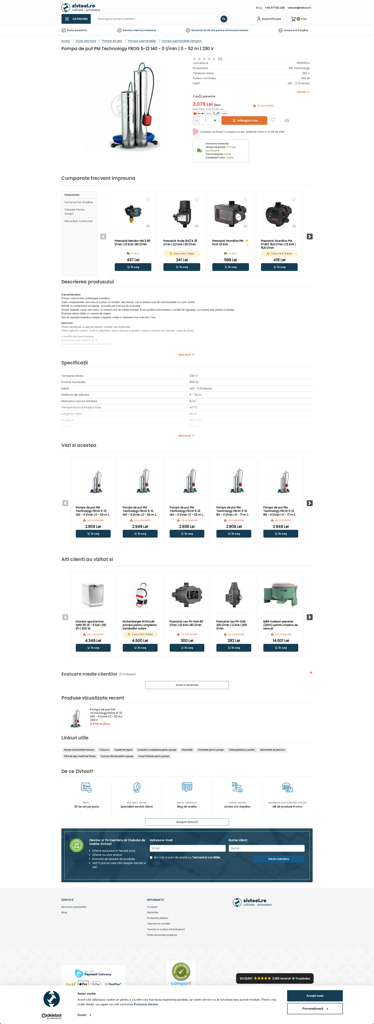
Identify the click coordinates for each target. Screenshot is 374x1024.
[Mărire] (214, 120)
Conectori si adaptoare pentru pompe (157, 749)
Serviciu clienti (132, 30)
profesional (148, 30)
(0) (220, 59)
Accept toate (315, 995)
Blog (259, 8)
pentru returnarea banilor (232, 30)
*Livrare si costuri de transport (166, 929)
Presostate (72, 195)
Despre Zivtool (187, 822)
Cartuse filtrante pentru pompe (117, 756)
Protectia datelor (157, 918)
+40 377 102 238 (275, 8)
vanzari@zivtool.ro (299, 8)
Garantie (152, 912)
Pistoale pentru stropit (75, 212)
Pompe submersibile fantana (79, 749)
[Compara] (286, 120)
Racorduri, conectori (79, 221)
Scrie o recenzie (187, 685)
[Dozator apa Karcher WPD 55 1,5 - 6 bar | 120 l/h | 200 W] (93, 595)
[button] (310, 236)
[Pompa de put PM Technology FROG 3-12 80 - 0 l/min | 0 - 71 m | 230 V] (233, 481)
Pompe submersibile (72, 298)
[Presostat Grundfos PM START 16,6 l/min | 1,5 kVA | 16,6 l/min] (279, 214)
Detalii (82, 1015)
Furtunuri (104, 749)
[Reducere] (196, 120)
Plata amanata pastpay (162, 935)
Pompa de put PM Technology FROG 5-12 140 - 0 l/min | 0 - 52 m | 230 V (106, 715)
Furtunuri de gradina (79, 202)
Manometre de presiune (272, 749)
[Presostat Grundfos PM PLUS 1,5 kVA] (230, 214)
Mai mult (185, 355)
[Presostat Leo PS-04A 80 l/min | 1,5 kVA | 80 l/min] (187, 595)
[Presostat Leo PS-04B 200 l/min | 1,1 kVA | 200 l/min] (233, 595)
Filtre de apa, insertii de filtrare (79, 756)
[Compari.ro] (181, 984)
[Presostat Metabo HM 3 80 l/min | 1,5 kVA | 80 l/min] (133, 214)
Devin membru (278, 859)
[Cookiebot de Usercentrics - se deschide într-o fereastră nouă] (52, 1016)
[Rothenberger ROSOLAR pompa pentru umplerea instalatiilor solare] (140, 595)
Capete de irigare (123, 749)
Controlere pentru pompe (211, 749)
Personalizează (313, 1008)
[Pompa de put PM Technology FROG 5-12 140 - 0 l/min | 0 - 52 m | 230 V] (93, 481)
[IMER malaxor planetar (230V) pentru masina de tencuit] (280, 595)
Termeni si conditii (158, 924)
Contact (152, 907)
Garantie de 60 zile (203, 30)
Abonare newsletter (74, 907)
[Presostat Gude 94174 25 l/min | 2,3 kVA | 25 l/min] (181, 214)
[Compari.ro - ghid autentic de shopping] (181, 971)
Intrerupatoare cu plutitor (242, 749)
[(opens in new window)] (210, 113)
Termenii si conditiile (206, 857)
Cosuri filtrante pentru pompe (153, 756)
